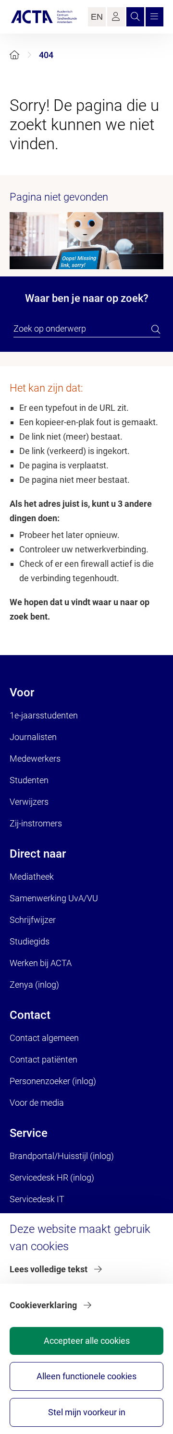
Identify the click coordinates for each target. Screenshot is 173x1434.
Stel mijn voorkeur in (86, 1412)
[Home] (14, 55)
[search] (155, 329)
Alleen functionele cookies (86, 1376)
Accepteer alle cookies (87, 1341)
